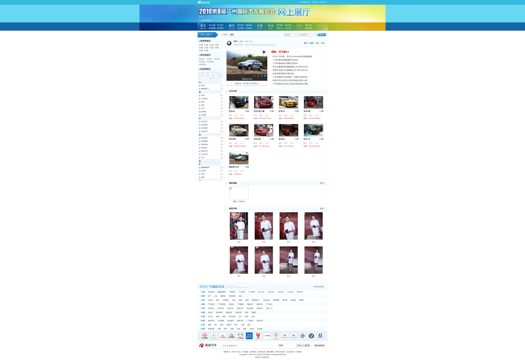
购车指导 (240, 25)
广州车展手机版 (304, 2)
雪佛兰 (253, 312)
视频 (320, 26)
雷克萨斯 (211, 329)
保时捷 (293, 300)
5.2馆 (206, 50)
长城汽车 (238, 312)
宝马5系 (246, 79)
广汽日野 (251, 292)
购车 (231, 26)
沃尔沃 (210, 316)
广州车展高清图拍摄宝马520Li (285, 60)
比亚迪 (231, 304)
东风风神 (250, 308)
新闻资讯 (280, 25)
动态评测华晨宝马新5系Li (283, 73)
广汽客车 (242, 292)
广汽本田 (250, 321)
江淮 (238, 329)
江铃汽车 (271, 292)
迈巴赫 (259, 329)
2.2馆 (216, 45)
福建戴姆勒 (222, 292)
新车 (203, 26)
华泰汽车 (211, 308)
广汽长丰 (269, 304)
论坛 (317, 43)
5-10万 (209, 59)
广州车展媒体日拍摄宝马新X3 (285, 63)
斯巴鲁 (285, 300)
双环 (225, 329)
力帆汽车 (250, 304)
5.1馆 (201, 50)
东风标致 (232, 296)
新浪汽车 (218, 346)
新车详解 (212, 25)
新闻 (270, 26)
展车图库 (220, 28)
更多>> (322, 183)
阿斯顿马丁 (256, 300)
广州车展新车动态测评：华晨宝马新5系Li (290, 77)
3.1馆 (201, 48)
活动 (299, 26)
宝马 (250, 41)
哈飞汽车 (261, 292)
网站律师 (270, 352)
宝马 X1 (307, 139)
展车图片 (246, 83)
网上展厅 (220, 25)
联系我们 (253, 352)
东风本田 (219, 312)
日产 (209, 296)
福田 (245, 329)
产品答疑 (298, 352)
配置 (230, 115)
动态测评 (240, 28)
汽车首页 (315, 2)
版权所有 (265, 357)
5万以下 (202, 59)
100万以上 (203, 64)
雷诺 (221, 325)
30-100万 (210, 62)
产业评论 (288, 28)
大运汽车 (290, 292)
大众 (216, 296)
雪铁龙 (228, 325)
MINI (246, 316)
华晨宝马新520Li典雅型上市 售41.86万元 (290, 70)
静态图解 (212, 28)
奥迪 (217, 316)
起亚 (249, 325)
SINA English (280, 352)
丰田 (219, 329)
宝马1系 (257, 139)
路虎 (247, 300)
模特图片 (255, 83)
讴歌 (224, 316)
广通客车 (232, 292)
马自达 (210, 312)
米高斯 (301, 300)
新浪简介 (227, 352)
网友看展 (308, 28)
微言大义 (280, 28)
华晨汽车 (259, 304)
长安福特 (221, 321)
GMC (234, 300)
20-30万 (202, 62)
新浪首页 (323, 2)
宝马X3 (248, 45)
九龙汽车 (280, 292)
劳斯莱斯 (276, 300)
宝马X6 (282, 139)
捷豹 (240, 300)
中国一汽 (269, 308)
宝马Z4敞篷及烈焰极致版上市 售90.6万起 (290, 67)
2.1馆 (211, 45)
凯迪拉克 (229, 312)
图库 (306, 43)
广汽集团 (240, 304)
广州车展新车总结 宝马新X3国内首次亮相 (290, 84)
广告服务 (245, 352)
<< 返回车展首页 (205, 21)
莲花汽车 (240, 308)
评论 (323, 43)
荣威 (209, 325)
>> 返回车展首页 (318, 287)
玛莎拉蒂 (266, 300)
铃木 (236, 325)
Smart (252, 329)
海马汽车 (240, 321)
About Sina (236, 352)
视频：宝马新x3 (280, 51)
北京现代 (230, 321)
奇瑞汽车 (211, 321)
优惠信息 (248, 25)
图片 (236, 115)
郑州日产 (300, 292)
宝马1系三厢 (256, 45)
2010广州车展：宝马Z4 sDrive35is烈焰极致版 (292, 56)
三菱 (242, 325)
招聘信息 (262, 352)
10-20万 (217, 59)
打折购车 (248, 28)
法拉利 (210, 300)
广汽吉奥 (211, 304)
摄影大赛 (308, 25)
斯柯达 (223, 296)
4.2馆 (216, 48)
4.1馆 (224, 35)
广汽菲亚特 (222, 304)
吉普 (253, 316)
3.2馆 (206, 48)
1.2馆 (206, 45)
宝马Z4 (264, 45)
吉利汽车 (259, 321)
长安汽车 (221, 308)
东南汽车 (230, 308)
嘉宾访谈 (288, 25)
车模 (259, 26)
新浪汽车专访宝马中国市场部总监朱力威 (290, 80)
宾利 (217, 300)
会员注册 (290, 352)
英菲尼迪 (232, 316)
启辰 (240, 296)
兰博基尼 (225, 300)
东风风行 (259, 308)
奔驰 (232, 329)
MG (215, 325)
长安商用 (211, 292)
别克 (246, 312)
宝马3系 (270, 45)
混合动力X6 (234, 167)
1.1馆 (201, 45)
